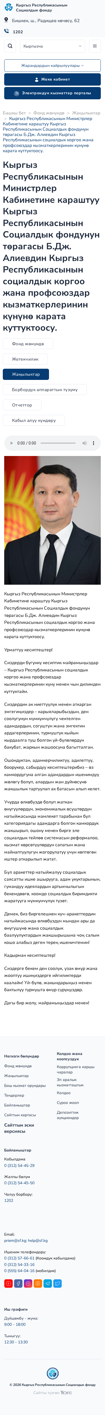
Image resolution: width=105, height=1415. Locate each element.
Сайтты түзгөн (46, 1392)
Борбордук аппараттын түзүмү (45, 389)
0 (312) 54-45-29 (19, 1165)
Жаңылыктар (86, 113)
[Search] (10, 46)
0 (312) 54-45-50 (19, 1183)
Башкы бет (14, 113)
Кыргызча (33, 46)
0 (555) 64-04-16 (20, 1270)
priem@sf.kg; (15, 1240)
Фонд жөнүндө (48, 113)
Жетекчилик (25, 359)
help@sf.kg (38, 1240)
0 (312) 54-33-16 (19, 1264)
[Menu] (95, 46)
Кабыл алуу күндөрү (34, 420)
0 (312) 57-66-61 (19, 1258)
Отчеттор (22, 405)
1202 (18, 32)
